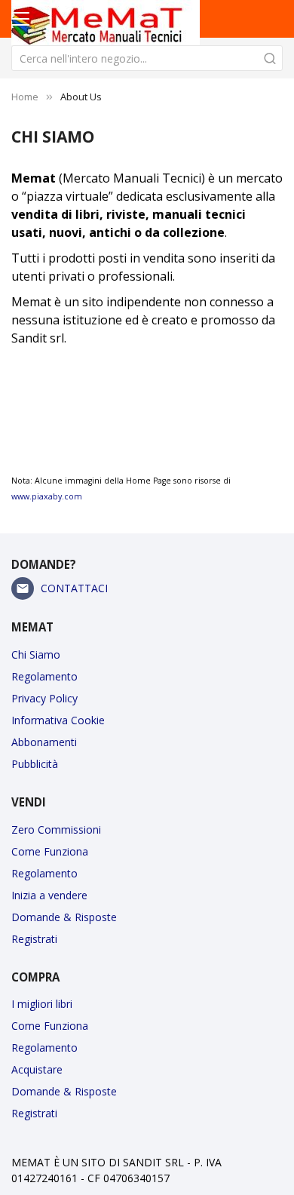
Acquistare (37, 1069)
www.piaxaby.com (46, 496)
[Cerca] (270, 58)
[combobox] (147, 58)
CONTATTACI (74, 588)
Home (24, 96)
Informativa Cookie (58, 720)
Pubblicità (34, 764)
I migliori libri (41, 1004)
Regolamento (44, 676)
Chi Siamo (35, 654)
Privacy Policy (44, 698)
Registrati (34, 939)
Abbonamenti (44, 742)
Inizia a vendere (49, 895)
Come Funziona (49, 851)
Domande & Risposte (64, 917)
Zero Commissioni (56, 829)
